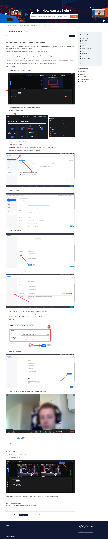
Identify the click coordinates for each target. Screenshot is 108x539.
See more (82, 63)
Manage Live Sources (36, 25)
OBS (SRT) (85, 40)
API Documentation (11, 525)
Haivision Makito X (86, 48)
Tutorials (14, 25)
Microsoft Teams (86, 58)
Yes (21, 514)
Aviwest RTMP (85, 53)
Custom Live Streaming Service (27, 147)
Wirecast (84, 43)
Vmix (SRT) (85, 38)
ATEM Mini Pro (85, 46)
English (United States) (85, 531)
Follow (72, 36)
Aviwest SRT (85, 51)
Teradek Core (83, 74)
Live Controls (83, 71)
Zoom (13, 144)
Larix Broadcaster (86, 56)
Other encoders (46, 25)
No (26, 514)
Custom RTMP (83, 76)
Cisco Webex (85, 61)
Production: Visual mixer (23, 25)
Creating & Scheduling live (86, 79)
